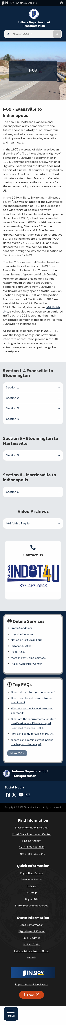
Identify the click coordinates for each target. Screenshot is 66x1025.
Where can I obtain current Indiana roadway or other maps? (32, 742)
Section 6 (12, 492)
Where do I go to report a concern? (33, 692)
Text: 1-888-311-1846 (31, 853)
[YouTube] (21, 795)
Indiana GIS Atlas (21, 646)
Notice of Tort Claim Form (27, 639)
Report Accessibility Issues (31, 984)
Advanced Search (31, 879)
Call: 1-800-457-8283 (31, 847)
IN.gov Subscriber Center (26, 663)
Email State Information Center (31, 834)
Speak (30, 994)
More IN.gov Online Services (28, 657)
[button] (62, 2)
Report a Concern (22, 634)
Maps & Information (31, 924)
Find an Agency (31, 840)
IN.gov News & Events (32, 931)
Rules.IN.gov (18, 651)
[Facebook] (8, 795)
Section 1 (12, 387)
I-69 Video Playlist (18, 523)
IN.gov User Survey (31, 873)
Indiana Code (31, 944)
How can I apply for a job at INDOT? (32, 733)
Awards (31, 957)
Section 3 (12, 408)
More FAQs (17, 753)
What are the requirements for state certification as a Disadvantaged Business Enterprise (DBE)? (33, 723)
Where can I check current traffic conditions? (31, 700)
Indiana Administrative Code (31, 951)
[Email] (28, 795)
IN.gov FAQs (31, 899)
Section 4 (12, 419)
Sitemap (31, 892)
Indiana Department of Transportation (34, 24)
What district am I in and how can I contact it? (32, 711)
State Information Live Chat (32, 827)
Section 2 (12, 398)
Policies (31, 886)
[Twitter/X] (14, 795)
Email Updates (31, 937)
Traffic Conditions (21, 628)
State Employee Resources (31, 905)
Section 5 (12, 455)
